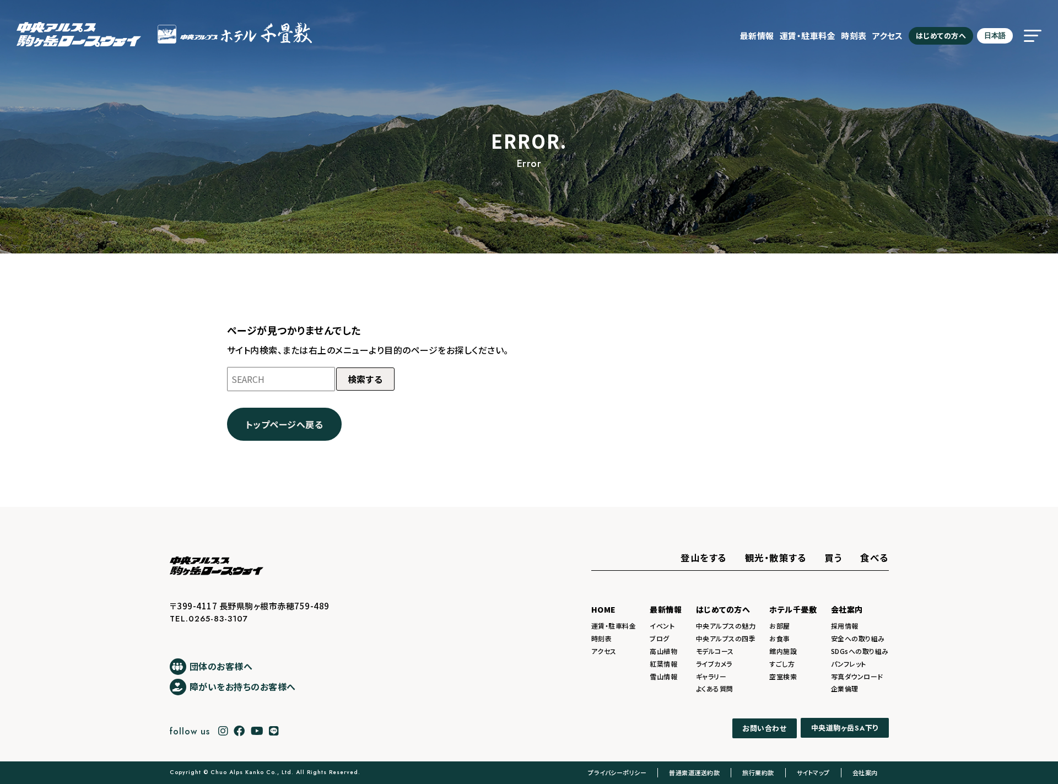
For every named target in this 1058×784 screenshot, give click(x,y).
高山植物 (663, 651)
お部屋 (779, 625)
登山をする (704, 557)
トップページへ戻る (284, 424)
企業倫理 (845, 688)
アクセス (887, 35)
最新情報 (757, 35)
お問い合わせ (764, 728)
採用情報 (845, 625)
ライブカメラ (714, 663)
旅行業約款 (758, 772)
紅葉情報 (663, 663)
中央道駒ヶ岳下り (844, 728)
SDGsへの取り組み (860, 651)
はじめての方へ (941, 35)
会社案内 (847, 609)
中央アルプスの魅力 (726, 625)
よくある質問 (714, 688)
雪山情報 (663, 676)
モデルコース (715, 651)
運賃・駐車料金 (808, 35)
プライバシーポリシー (617, 772)
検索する (365, 379)
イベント (662, 625)
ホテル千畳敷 (793, 609)
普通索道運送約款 (694, 772)
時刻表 (854, 35)
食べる (874, 557)
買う (833, 557)
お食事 (779, 638)
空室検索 (783, 676)
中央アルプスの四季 (726, 638)
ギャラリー (711, 676)
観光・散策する (776, 557)
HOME (603, 609)
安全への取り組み (858, 638)
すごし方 (782, 663)
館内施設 (783, 651)
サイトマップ (813, 772)
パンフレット (848, 663)
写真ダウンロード (857, 676)
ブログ (660, 638)
